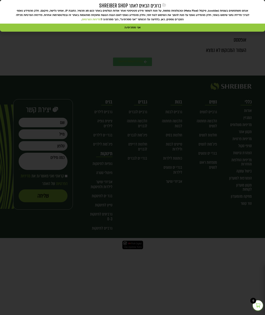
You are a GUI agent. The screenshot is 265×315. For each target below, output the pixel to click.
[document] (132, 157)
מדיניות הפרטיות (91, 19)
